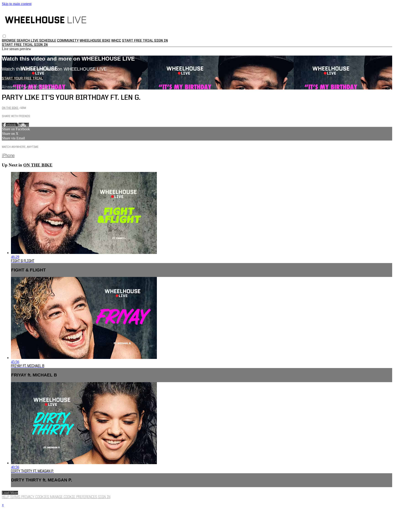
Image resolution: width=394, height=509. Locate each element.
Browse (9, 41)
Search (24, 41)
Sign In (41, 45)
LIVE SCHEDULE (43, 41)
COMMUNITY (68, 41)
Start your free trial (22, 78)
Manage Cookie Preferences (74, 497)
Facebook (9, 125)
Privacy (28, 497)
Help (6, 497)
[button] (4, 36)
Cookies (42, 497)
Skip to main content (16, 4)
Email (25, 125)
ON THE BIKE (10, 108)
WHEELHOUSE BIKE (95, 41)
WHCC (116, 41)
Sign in (161, 41)
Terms (15, 497)
